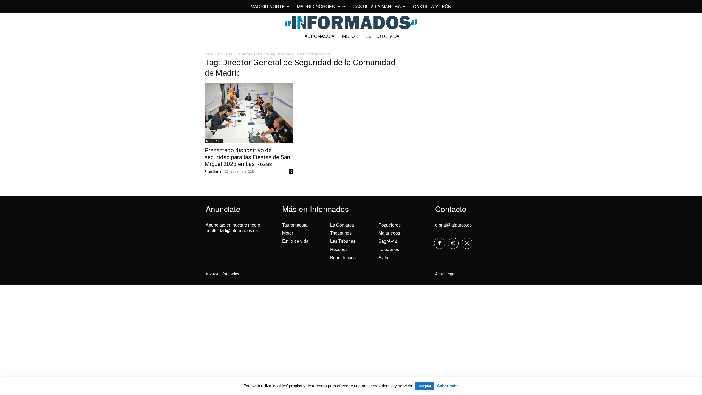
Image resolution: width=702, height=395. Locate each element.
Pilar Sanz (213, 171)
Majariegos (389, 233)
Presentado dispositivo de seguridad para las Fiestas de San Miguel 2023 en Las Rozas (247, 157)
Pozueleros (389, 225)
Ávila (383, 257)
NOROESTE (213, 141)
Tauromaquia (295, 225)
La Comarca (342, 225)
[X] (467, 243)
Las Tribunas (342, 241)
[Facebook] (439, 243)
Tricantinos (341, 233)
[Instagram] (453, 243)
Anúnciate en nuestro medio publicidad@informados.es (233, 228)
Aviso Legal (445, 273)
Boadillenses (343, 257)
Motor (287, 233)
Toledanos (388, 249)
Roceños (339, 249)
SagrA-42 (387, 241)
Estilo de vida (295, 241)
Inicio (209, 54)
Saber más (447, 385)
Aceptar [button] (425, 386)
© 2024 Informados (222, 273)
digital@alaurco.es (453, 225)
